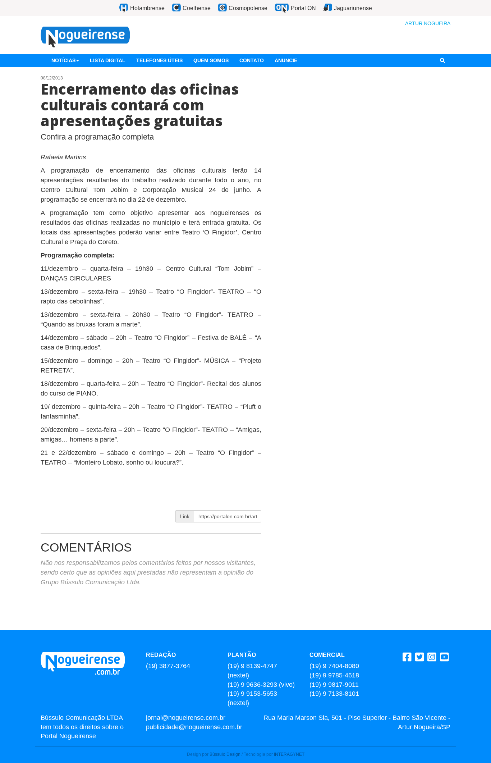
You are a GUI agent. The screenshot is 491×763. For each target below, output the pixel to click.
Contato (251, 60)
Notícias (63, 60)
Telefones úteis (159, 60)
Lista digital (107, 60)
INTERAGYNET (289, 754)
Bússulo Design (225, 754)
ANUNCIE (286, 60)
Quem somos (211, 60)
